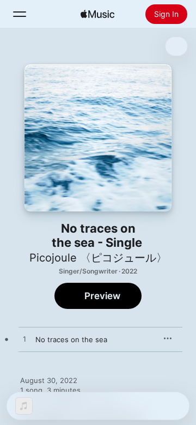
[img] (97, 14)
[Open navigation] (20, 14)
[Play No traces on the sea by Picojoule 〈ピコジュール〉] (24, 339)
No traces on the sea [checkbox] (71, 339)
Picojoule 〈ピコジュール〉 (98, 257)
